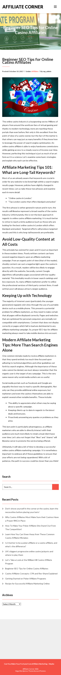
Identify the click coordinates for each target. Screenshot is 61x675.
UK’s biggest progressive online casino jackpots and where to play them (29, 553)
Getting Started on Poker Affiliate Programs (25, 578)
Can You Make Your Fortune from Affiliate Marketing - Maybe (29, 664)
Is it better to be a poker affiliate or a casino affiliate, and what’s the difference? (31, 545)
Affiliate (35, 71)
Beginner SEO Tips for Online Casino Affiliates (26, 568)
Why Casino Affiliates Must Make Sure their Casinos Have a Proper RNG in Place (32, 519)
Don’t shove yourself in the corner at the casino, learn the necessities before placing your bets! (31, 510)
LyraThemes (41, 671)
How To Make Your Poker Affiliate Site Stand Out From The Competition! (30, 527)
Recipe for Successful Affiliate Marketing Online (27, 583)
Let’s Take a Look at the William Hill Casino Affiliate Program (28, 562)
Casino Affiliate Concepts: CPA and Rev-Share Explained (31, 573)
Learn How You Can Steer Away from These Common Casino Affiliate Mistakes (29, 536)
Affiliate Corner (16, 6)
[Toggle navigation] (55, 6)
